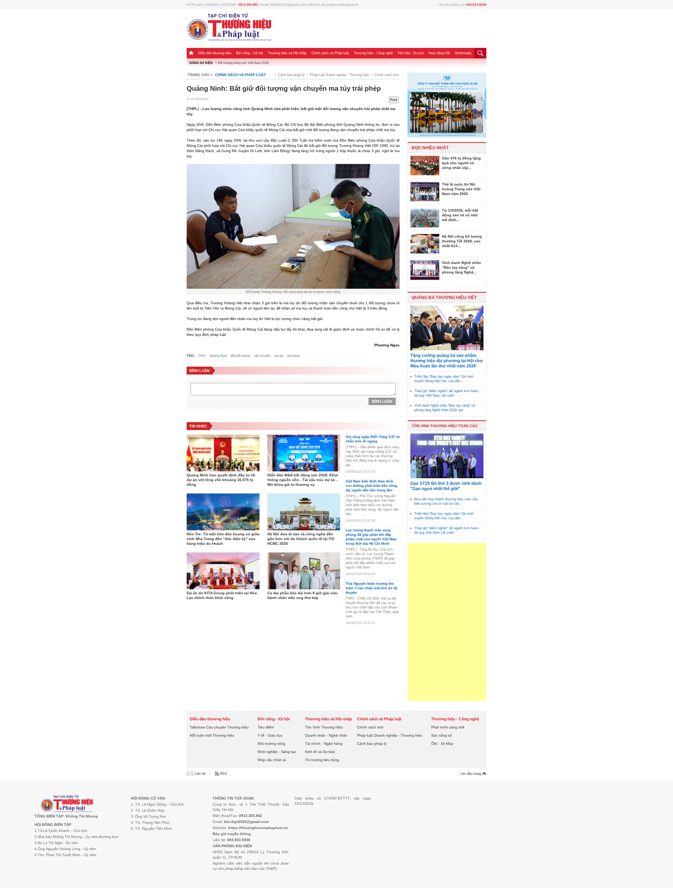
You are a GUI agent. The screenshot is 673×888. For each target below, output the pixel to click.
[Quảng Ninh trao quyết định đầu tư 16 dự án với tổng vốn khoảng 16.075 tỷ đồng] (223, 453)
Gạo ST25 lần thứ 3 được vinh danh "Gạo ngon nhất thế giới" (446, 486)
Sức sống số (441, 735)
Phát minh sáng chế (447, 727)
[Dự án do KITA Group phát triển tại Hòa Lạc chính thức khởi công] (223, 570)
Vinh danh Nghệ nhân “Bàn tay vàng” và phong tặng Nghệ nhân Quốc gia (444, 407)
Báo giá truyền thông (232, 834)
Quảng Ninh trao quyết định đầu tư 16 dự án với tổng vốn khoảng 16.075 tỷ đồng (221, 480)
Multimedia (463, 53)
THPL (202, 356)
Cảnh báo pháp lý (291, 75)
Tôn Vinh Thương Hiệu (324, 727)
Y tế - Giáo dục (270, 735)
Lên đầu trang (471, 774)
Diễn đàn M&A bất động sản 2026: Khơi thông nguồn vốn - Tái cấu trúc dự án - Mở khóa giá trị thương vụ (302, 480)
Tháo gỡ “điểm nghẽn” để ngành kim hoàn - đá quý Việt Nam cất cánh (447, 393)
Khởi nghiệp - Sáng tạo (277, 752)
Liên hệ (200, 774)
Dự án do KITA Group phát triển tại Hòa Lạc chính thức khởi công (222, 595)
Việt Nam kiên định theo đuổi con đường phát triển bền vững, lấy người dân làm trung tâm (372, 485)
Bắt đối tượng (240, 356)
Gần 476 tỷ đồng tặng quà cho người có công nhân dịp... (461, 163)
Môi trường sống (271, 743)
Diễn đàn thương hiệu (214, 53)
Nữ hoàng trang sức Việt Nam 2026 (243, 63)
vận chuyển (262, 356)
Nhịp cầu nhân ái (272, 760)
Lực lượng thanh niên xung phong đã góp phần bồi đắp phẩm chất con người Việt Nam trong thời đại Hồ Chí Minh (371, 537)
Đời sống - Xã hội (249, 53)
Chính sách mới (386, 75)
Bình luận (382, 401)
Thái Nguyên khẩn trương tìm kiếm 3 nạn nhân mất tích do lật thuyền (371, 588)
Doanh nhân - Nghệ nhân (326, 735)
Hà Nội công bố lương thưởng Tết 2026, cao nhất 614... (462, 241)
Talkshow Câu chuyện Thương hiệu (219, 727)
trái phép (293, 356)
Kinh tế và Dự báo (320, 752)
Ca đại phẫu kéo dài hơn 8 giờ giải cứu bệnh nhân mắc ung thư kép (302, 595)
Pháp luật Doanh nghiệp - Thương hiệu (339, 75)
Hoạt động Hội (439, 53)
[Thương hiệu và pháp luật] (66, 804)
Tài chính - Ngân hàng (323, 743)
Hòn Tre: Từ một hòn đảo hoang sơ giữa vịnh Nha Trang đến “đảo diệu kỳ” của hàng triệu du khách (223, 539)
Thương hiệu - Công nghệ (373, 53)
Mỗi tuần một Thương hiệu (212, 735)
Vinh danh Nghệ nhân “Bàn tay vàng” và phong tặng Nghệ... (461, 267)
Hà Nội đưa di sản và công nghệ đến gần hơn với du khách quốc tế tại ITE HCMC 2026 (300, 539)
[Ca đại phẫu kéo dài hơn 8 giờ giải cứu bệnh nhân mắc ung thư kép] (303, 570)
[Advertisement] (446, 622)
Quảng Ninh (218, 356)
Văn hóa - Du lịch (410, 53)
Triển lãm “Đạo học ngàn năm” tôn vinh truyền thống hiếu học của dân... (443, 379)
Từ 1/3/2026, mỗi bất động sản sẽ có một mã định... (460, 215)
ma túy (279, 356)
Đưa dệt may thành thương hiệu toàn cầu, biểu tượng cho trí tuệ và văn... (446, 501)
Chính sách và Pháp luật (330, 53)
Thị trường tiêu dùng (322, 760)
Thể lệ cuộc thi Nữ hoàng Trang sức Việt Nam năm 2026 (461, 189)
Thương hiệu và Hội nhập (287, 53)
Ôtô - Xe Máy (442, 743)
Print (393, 100)
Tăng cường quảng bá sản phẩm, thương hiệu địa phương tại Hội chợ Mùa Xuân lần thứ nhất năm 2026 (446, 360)
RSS (223, 774)
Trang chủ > (199, 75)
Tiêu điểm (266, 727)
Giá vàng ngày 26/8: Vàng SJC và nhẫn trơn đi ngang (373, 439)
